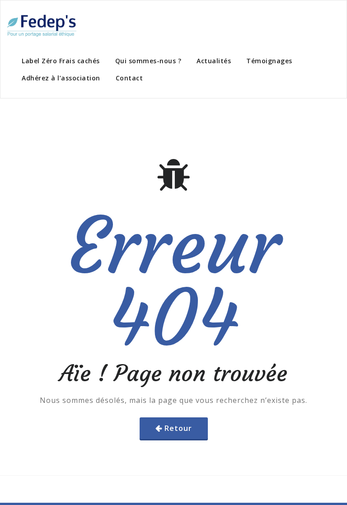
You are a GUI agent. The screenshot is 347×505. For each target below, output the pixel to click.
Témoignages (269, 60)
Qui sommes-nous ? (148, 60)
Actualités (214, 60)
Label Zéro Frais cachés (61, 60)
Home (20, 112)
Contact (129, 78)
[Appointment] (41, 25)
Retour (178, 428)
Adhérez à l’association (61, 78)
